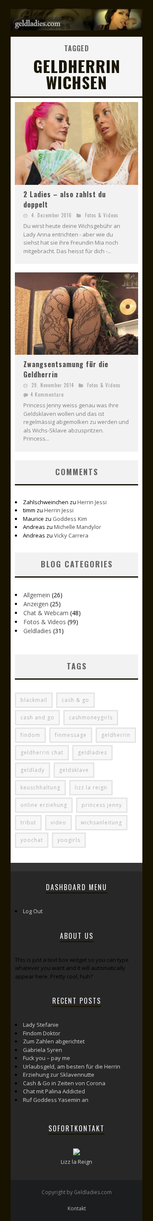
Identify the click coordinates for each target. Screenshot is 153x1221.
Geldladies (37, 631)
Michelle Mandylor (77, 527)
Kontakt (77, 1208)
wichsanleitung (101, 822)
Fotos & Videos (102, 215)
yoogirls (68, 840)
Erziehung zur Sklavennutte (58, 1074)
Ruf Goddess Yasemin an (55, 1100)
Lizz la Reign (76, 1162)
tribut (28, 822)
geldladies (92, 752)
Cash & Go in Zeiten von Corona (64, 1083)
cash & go (75, 700)
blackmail (33, 700)
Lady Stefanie (41, 1024)
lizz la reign (91, 787)
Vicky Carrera (71, 535)
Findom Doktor (41, 1033)
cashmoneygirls (91, 717)
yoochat (31, 840)
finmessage (71, 735)
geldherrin (115, 735)
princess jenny (102, 805)
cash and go (37, 717)
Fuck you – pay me (46, 1058)
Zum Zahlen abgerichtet (54, 1041)
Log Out (32, 911)
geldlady (32, 770)
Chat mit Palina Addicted (54, 1091)
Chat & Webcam (45, 613)
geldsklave (74, 770)
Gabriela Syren (42, 1050)
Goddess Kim (70, 519)
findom (30, 735)
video (58, 822)
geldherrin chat (41, 752)
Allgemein (36, 595)
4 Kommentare (47, 394)
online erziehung (43, 805)
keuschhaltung (40, 787)
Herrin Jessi (92, 502)
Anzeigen (35, 604)
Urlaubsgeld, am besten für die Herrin (71, 1066)
